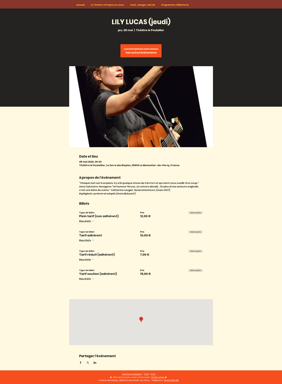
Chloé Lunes (157, 377)
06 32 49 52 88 (171, 380)
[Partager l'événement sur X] (87, 362)
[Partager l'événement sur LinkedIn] (95, 362)
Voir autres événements (141, 52)
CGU (153, 374)
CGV (146, 374)
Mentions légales (131, 374)
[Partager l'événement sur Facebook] (80, 362)
